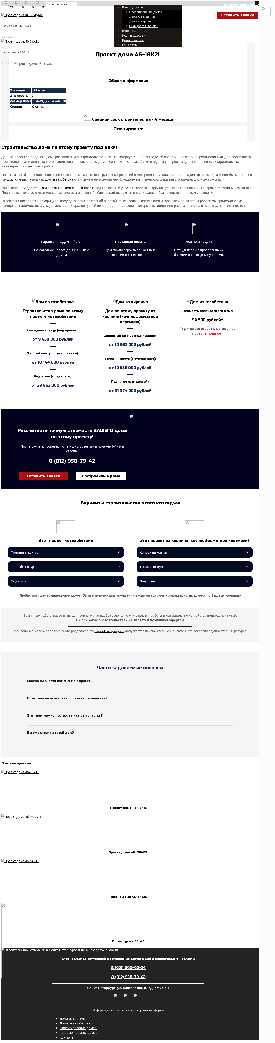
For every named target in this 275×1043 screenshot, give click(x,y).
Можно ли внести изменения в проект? (59, 681)
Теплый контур (22, 566)
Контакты (67, 1037)
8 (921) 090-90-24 (128, 967)
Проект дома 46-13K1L (128, 808)
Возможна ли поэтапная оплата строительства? (67, 698)
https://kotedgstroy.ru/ (109, 631)
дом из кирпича (19, 179)
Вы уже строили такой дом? (50, 732)
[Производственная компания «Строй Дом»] (25, 6)
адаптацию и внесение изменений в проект (60, 187)
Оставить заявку (43, 476)
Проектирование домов (78, 1028)
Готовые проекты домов (78, 1032)
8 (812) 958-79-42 (243, 5)
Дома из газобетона (75, 1023)
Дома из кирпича (73, 1018)
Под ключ (18, 581)
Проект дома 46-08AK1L (128, 852)
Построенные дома (101, 476)
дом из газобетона (59, 179)
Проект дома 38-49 (128, 941)
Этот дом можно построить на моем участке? (65, 715)
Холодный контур (24, 552)
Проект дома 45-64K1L (128, 897)
